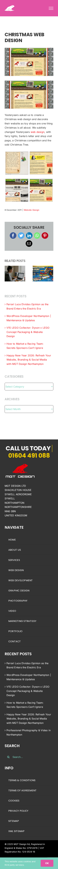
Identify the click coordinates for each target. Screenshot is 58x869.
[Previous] (7, 273)
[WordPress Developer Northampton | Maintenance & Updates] (15, 273)
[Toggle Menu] (51, 8)
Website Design (31, 210)
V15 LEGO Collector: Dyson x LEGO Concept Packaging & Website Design (27, 332)
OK (47, 863)
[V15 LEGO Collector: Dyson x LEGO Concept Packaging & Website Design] (43, 273)
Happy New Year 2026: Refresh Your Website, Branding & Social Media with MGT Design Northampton (28, 359)
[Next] (51, 273)
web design (37, 131)
